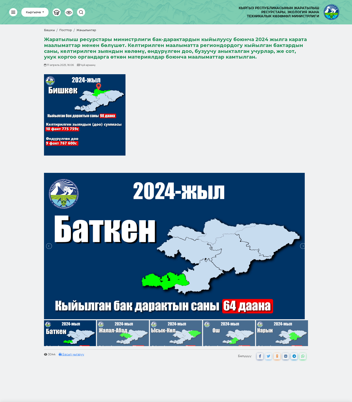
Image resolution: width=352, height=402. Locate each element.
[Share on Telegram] (294, 356)
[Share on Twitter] (268, 356)
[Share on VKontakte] (285, 356)
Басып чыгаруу (73, 354)
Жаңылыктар (86, 30)
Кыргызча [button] (34, 12)
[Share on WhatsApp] (302, 356)
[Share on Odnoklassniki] (277, 356)
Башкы (49, 30)
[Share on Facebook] (260, 356)
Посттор (65, 30)
